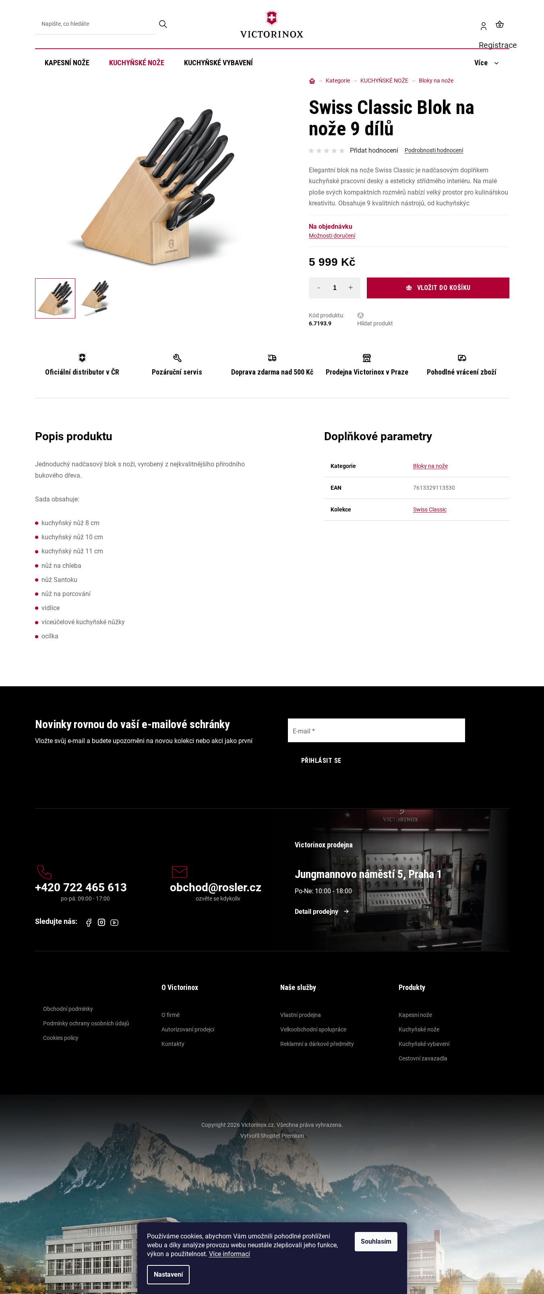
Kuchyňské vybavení (424, 1044)
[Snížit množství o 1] (318, 287)
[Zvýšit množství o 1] (350, 287)
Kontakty (172, 1044)
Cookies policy (61, 1038)
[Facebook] (88, 923)
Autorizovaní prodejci (187, 1029)
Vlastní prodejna (300, 1015)
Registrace (480, 24)
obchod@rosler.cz (215, 888)
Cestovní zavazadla (423, 1058)
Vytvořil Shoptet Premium (272, 1136)
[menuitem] (67, 63)
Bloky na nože (430, 466)
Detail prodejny (316, 911)
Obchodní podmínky (68, 1009)
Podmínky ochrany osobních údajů (86, 1023)
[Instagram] (101, 922)
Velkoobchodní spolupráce (313, 1029)
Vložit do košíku (444, 288)
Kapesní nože (415, 1015)
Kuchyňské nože (419, 1029)
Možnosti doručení (332, 235)
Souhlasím (376, 1241)
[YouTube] (114, 923)
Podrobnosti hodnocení (434, 150)
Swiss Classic (430, 509)
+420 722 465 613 (81, 888)
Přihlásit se (321, 760)
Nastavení (168, 1274)
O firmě (170, 1015)
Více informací (229, 1254)
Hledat (163, 24)
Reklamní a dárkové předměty (317, 1044)
